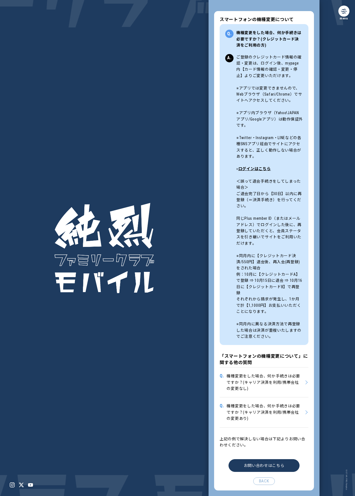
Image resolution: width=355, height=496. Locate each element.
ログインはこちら (254, 169)
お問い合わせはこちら (264, 465)
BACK (264, 481)
